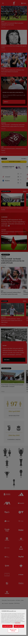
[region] (13, 622)
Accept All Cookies (7, 626)
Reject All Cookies (19, 626)
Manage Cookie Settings (13, 630)
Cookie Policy (17, 622)
